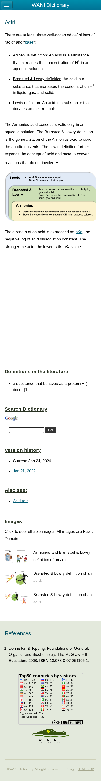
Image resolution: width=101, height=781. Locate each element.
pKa (78, 231)
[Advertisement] (50, 310)
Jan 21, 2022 (24, 471)
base (29, 42)
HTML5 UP (86, 769)
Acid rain (20, 500)
